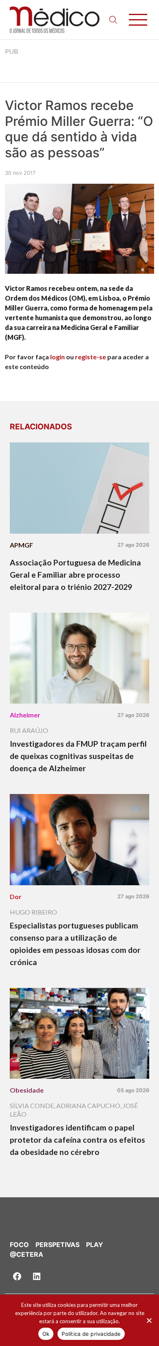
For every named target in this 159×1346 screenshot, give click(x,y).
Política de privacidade (91, 1334)
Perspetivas (57, 1244)
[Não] (149, 1320)
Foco (19, 1244)
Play (94, 1244)
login (57, 357)
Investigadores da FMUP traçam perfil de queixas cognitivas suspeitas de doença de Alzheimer (78, 756)
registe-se (90, 357)
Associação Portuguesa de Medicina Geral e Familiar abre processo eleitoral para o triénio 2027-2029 (75, 575)
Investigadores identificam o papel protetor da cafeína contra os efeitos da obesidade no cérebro (77, 1140)
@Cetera (26, 1254)
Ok (46, 1334)
